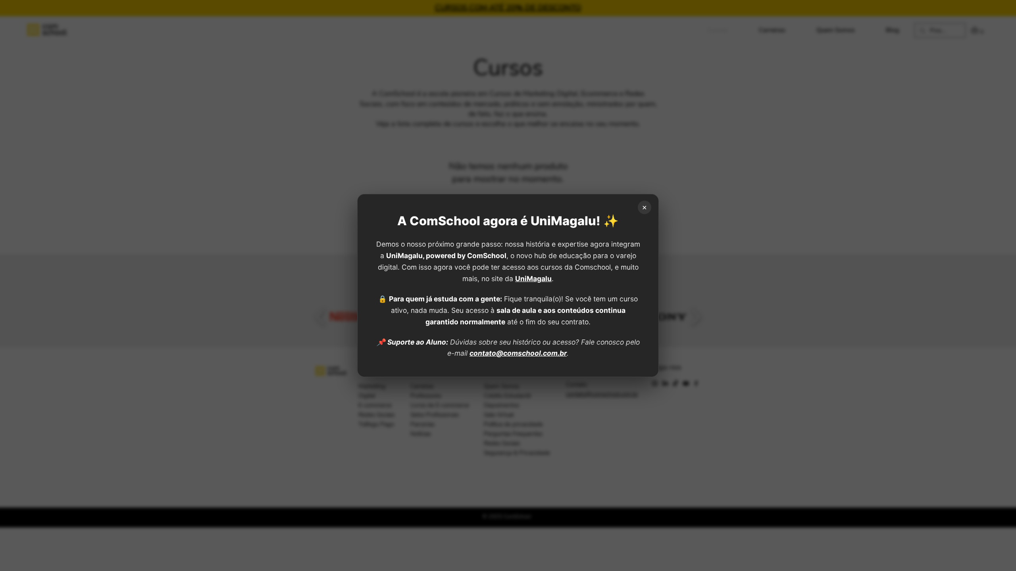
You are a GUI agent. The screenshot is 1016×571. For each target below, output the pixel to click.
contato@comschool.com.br (518, 353)
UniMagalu (533, 278)
